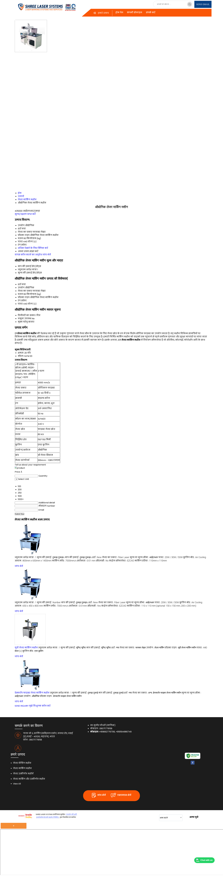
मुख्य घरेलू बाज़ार (26, 321)
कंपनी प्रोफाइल (134, 12)
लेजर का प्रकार (25, 290)
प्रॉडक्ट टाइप (24, 297)
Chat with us (206, 860)
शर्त (19, 284)
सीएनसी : (102, 560)
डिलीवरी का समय (26, 315)
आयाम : (33, 560)
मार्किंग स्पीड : (64, 560)
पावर (20, 303)
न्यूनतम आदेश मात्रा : (25, 557)
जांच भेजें (47, 254)
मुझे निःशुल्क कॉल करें (39, 705)
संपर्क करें (150, 12)
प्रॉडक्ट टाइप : (180, 647)
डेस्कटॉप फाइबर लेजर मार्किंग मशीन (32, 692)
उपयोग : (155, 647)
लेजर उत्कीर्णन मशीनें (23, 773)
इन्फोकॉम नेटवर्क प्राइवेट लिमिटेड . (47, 817)
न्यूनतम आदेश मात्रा (27, 269)
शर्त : (97, 557)
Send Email (203, 4)
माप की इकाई (24, 266)
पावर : (170, 557)
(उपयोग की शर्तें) (71, 814)
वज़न (20, 294)
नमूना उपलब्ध (24, 318)
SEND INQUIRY (22, 705)
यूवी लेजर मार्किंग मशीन (26, 647)
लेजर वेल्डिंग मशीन (22, 763)
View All (17, 783)
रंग (19, 300)
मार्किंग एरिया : (151, 560)
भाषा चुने (194, 817)
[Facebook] (192, 763)
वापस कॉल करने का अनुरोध (28, 254)
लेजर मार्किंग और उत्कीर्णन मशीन (29, 778)
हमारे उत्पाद (103, 13)
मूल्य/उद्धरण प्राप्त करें (25, 214)
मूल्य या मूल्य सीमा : (144, 557)
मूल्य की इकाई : (50, 557)
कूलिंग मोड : (194, 557)
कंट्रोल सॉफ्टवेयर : (121, 560)
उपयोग (21, 287)
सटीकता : (86, 560)
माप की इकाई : (78, 557)
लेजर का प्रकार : (115, 557)
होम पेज (119, 12)
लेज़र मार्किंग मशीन (22, 768)
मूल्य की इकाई (25, 272)
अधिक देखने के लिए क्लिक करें (33, 248)
